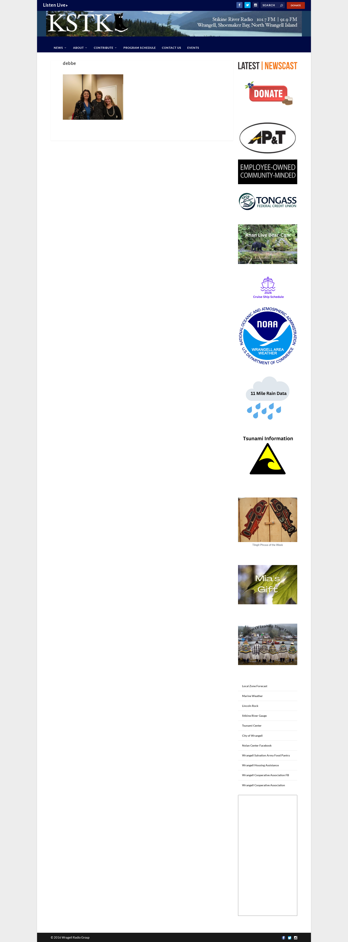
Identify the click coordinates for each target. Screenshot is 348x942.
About (78, 47)
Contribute (103, 47)
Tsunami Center (252, 725)
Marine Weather (252, 696)
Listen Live (54, 5)
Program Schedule (139, 47)
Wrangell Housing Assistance (260, 765)
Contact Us (171, 47)
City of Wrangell (252, 735)
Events (193, 47)
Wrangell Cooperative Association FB (265, 775)
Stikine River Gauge (254, 715)
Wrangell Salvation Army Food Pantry (266, 755)
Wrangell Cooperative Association (263, 785)
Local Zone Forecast (254, 686)
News (58, 47)
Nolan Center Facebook (257, 745)
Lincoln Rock (250, 705)
